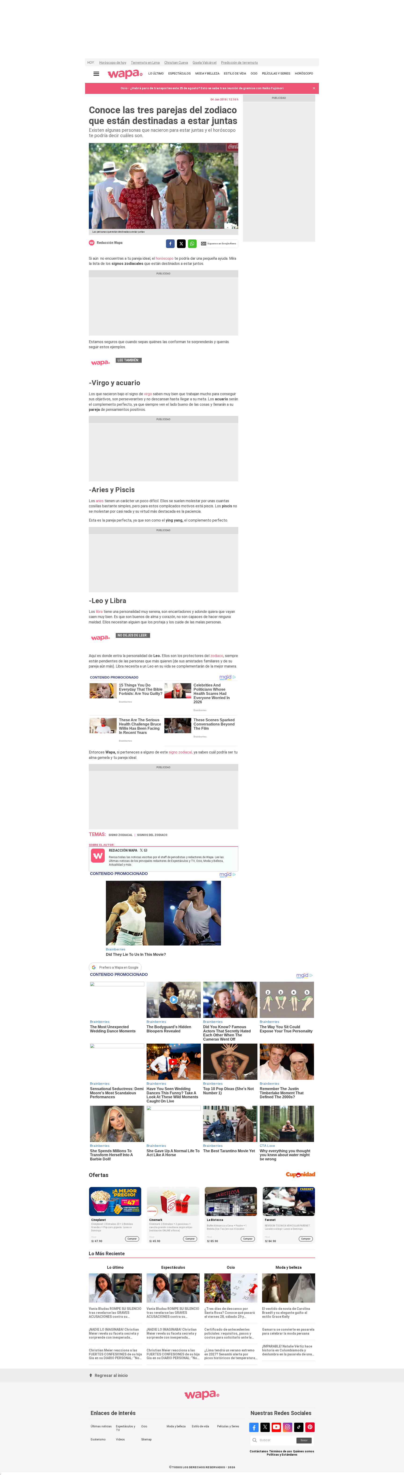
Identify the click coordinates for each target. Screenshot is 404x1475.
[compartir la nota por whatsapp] (192, 243)
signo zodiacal (120, 835)
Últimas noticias (101, 1426)
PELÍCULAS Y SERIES (276, 73)
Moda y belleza (176, 1426)
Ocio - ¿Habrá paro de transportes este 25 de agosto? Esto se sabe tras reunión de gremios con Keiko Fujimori (202, 88)
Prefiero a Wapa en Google (118, 967)
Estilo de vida (200, 1426)
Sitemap (146, 1439)
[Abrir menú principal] (96, 74)
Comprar (132, 1238)
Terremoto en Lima (145, 62)
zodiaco (216, 656)
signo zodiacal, (181, 752)
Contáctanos (259, 1451)
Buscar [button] (304, 1440)
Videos (120, 1439)
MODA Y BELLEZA (207, 73)
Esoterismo (98, 1439)
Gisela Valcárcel (204, 62)
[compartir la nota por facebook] (170, 243)
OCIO (254, 73)
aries (100, 501)
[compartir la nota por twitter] (181, 243)
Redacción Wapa (110, 243)
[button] (314, 88)
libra (99, 611)
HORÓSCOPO (304, 73)
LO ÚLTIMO (156, 73)
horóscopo (164, 258)
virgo (148, 394)
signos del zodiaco (152, 835)
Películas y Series (228, 1426)
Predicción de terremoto (239, 62)
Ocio (144, 1426)
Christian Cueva (176, 62)
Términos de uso (280, 1451)
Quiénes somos (303, 1451)
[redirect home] (125, 74)
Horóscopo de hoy (112, 62)
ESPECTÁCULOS (179, 73)
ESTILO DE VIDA (235, 73)
